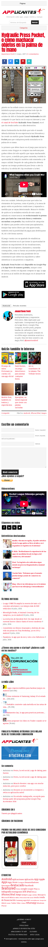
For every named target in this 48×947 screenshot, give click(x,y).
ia (39, 889)
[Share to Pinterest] (23, 63)
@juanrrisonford (31, 340)
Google (24, 888)
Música (12, 897)
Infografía (6, 891)
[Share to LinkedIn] (16, 63)
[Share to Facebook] (4, 63)
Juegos (44, 413)
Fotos (18, 889)
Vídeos (23, 903)
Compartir (5, 413)
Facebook (29, 885)
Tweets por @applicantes (11, 813)
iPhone (34, 892)
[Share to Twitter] (10, 63)
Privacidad (23, 897)
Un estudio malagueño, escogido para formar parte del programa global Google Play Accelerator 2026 (24, 799)
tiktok (3, 903)
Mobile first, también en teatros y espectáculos (6, 401)
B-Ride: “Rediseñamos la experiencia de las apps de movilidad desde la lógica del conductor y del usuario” (29, 554)
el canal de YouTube (9, 122)
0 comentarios (33, 54)
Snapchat (43, 900)
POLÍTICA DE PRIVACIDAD (17, 934)
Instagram (17, 891)
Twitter (13, 903)
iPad (29, 891)
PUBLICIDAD (23, 925)
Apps (4, 882)
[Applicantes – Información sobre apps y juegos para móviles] (24, 13)
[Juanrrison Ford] (8, 320)
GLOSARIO (33, 931)
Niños (17, 897)
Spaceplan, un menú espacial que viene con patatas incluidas (21, 402)
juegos (25, 894)
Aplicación (29, 879)
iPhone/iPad (35, 413)
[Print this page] (29, 63)
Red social (30, 897)
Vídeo (19, 903)
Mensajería (42, 895)
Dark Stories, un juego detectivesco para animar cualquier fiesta (20, 372)
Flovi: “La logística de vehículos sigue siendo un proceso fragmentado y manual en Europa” (28, 564)
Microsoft (5, 897)
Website (37, 444)
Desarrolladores (32, 882)
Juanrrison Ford (7, 54)
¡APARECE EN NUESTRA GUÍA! (24, 928)
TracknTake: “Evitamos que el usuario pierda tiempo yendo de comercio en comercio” (27, 575)
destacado (17, 885)
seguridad (26, 900)
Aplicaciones (18, 879)
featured (8, 888)
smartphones (34, 900)
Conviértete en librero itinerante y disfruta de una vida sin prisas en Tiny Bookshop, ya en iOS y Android (23, 630)
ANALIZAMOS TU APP (19, 931)
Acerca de (6, 306)
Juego (18, 894)
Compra (21, 882)
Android (27, 413)
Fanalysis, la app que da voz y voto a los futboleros (23, 637)
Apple (42, 879)
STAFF (24, 922)
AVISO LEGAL (35, 934)
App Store (12, 882)
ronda (36, 897)
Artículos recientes (19, 306)
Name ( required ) (40, 430)
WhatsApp (31, 902)
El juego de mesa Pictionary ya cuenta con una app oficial (7, 371)
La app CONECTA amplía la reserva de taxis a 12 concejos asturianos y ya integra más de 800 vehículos (22, 606)
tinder (8, 903)
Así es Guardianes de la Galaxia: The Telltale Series (35, 370)
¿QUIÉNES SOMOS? (24, 919)
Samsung (19, 900)
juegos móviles (32, 895)
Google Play (32, 889)
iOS (24, 891)
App (36, 879)
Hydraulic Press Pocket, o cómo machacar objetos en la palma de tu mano (23, 42)
